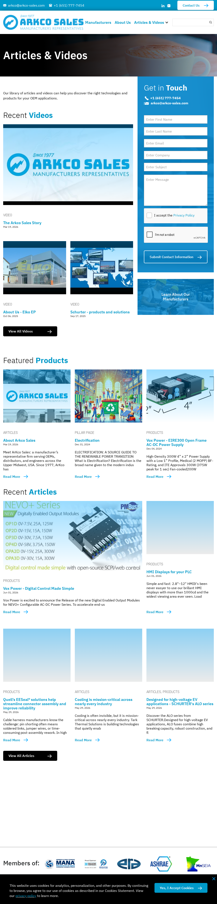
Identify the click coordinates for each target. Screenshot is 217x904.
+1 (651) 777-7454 (69, 5)
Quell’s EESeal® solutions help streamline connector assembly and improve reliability (34, 703)
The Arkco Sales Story (22, 222)
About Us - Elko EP (19, 312)
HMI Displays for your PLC (169, 571)
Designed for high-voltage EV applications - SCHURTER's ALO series (179, 701)
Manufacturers (98, 22)
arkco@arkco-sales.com (26, 5)
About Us (123, 22)
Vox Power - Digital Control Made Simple (38, 588)
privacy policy (25, 896)
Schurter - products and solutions (100, 312)
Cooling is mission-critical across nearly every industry (103, 701)
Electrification (87, 440)
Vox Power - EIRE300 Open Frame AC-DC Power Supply (176, 442)
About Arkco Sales (19, 440)
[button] (168, 22)
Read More (11, 476)
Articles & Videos (149, 22)
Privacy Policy (184, 215)
